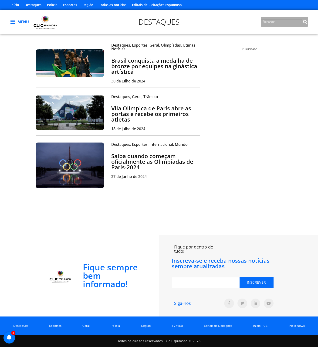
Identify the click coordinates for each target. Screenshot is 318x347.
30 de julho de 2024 (128, 81)
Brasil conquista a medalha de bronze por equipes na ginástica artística (154, 66)
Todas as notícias (112, 5)
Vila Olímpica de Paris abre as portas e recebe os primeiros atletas (151, 113)
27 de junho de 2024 (129, 176)
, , (134, 96)
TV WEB (177, 325)
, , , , (153, 47)
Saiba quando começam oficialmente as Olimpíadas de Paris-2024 (152, 161)
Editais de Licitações (218, 325)
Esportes (70, 5)
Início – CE (260, 325)
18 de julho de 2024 (128, 128)
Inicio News (296, 325)
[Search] (305, 21)
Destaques (33, 5)
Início (14, 5)
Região (88, 5)
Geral (86, 325)
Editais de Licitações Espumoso (157, 5)
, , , (149, 144)
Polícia (52, 5)
